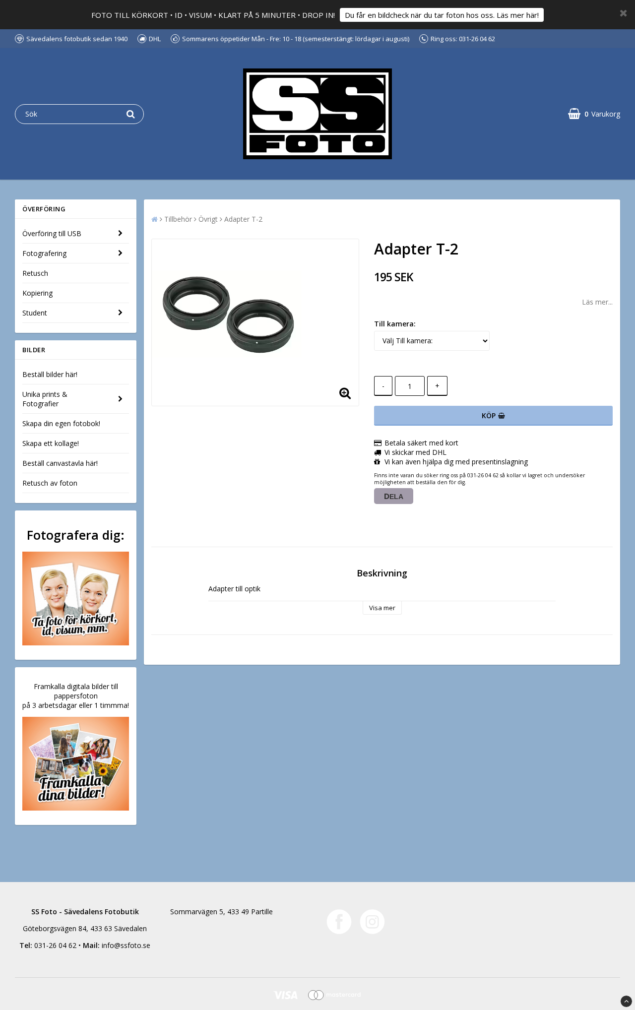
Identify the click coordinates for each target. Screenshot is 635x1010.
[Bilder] (75, 764)
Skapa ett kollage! (50, 443)
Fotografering (44, 253)
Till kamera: (395, 323)
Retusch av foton (49, 483)
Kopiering (37, 293)
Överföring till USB (51, 233)
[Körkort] (75, 598)
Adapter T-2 (243, 219)
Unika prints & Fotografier (44, 398)
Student (34, 312)
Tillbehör (178, 219)
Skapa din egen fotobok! (61, 423)
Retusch (35, 273)
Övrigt (208, 219)
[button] (594, 114)
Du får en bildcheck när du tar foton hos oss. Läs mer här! (442, 15)
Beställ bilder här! (49, 374)
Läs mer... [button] (597, 302)
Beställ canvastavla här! (60, 463)
